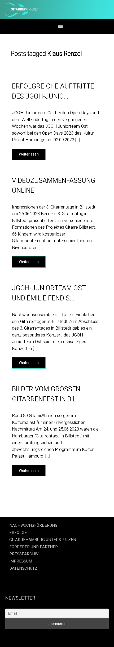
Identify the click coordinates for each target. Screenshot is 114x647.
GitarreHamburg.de (23, 637)
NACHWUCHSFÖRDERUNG (33, 525)
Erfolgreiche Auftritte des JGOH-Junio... (53, 91)
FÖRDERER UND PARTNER (33, 547)
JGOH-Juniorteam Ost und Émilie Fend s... (49, 293)
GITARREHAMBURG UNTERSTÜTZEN (42, 540)
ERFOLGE (18, 532)
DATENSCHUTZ (23, 568)
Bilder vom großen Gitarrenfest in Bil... (46, 394)
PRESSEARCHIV (24, 554)
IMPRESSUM (20, 561)
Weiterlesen (29, 154)
